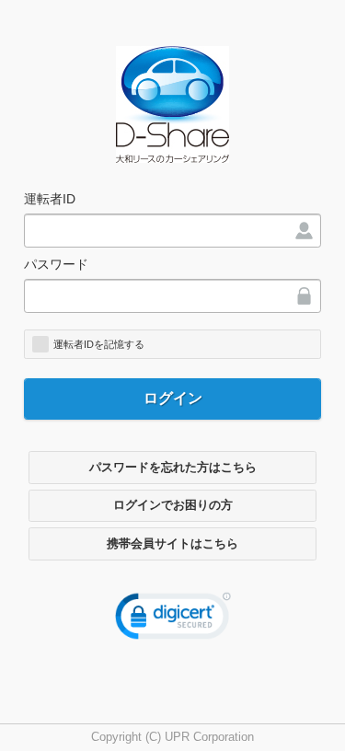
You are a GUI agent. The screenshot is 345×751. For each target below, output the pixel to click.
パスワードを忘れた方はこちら (173, 467)
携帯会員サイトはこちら (172, 543)
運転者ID (49, 198)
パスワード (56, 264)
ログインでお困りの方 (173, 505)
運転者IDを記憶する (98, 344)
